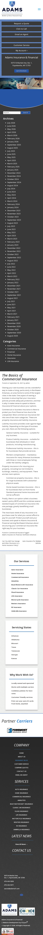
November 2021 (14, 289)
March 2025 (12, 163)
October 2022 (13, 254)
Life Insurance (13, 361)
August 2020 (12, 336)
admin (28, 383)
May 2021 (11, 307)
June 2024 (11, 192)
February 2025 (13, 166)
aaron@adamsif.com (12, 889)
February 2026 (13, 138)
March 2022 (12, 276)
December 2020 (13, 323)
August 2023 (12, 223)
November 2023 (14, 213)
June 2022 (11, 267)
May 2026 (11, 129)
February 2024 (13, 204)
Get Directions (21, 71)
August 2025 (12, 148)
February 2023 (13, 242)
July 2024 (11, 188)
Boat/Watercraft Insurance (22, 585)
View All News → (21, 844)
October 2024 (13, 179)
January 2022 (12, 282)
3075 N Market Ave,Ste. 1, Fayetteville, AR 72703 (14, 877)
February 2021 (13, 317)
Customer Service (21, 45)
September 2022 (14, 257)
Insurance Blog (21, 760)
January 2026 (12, 141)
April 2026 (11, 132)
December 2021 (13, 285)
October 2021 (13, 292)
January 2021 (12, 320)
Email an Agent (21, 34)
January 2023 (12, 245)
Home (21, 753)
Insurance (11, 358)
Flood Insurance (17, 592)
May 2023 (11, 232)
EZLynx (24, 923)
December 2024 (13, 173)
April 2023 (11, 235)
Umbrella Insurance (19, 611)
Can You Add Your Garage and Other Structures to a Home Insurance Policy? (11, 543)
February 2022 (13, 279)
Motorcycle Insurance (19, 600)
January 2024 (12, 207)
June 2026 (11, 126)
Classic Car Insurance (19, 588)
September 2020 (14, 332)
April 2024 (11, 198)
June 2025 (11, 154)
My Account (21, 50)
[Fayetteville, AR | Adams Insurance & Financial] (12, 9)
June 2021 (11, 304)
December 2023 (13, 210)
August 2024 (12, 185)
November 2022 (14, 251)
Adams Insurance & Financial (12, 535)
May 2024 (11, 195)
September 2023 (14, 220)
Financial (11, 352)
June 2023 (11, 229)
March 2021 (12, 314)
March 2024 (12, 201)
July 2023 (11, 226)
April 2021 (11, 311)
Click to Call (21, 29)
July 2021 (11, 301)
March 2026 (12, 135)
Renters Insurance (18, 603)
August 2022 (12, 260)
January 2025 (12, 170)
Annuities (15, 581)
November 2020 (14, 326)
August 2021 (12, 298)
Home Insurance (14, 355)
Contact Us (21, 771)
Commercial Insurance (16, 533)
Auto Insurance (13, 345)
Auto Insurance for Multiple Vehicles (32, 542)
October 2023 (13, 217)
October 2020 (13, 329)
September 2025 (14, 145)
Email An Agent (21, 775)
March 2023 (12, 238)
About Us (21, 757)
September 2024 (14, 182)
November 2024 (14, 176)
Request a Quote (21, 23)
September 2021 (14, 295)
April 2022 (11, 273)
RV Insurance (16, 607)
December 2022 (13, 248)
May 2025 (11, 157)
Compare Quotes (21, 768)
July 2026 (11, 123)
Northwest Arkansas (29, 535)
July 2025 (11, 151)
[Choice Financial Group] (26, 911)
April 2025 (11, 160)
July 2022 (11, 264)
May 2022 (11, 270)
